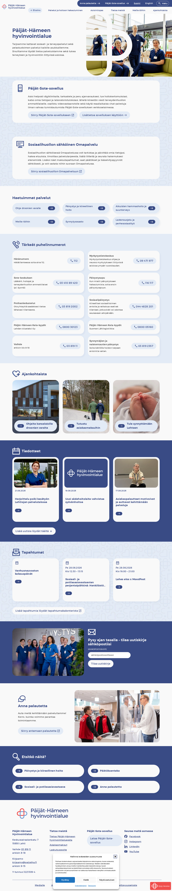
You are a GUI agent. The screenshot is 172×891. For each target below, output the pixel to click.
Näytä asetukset (106, 880)
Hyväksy (65, 880)
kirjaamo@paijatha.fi (24, 862)
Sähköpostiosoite (97, 649)
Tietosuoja (92, 886)
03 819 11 (26, 849)
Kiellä (86, 880)
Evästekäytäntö (81, 886)
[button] (115, 856)
